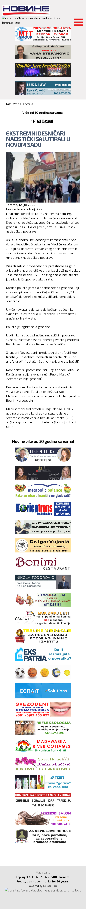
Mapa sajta (43, 872)
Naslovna (12, 103)
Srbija (29, 103)
